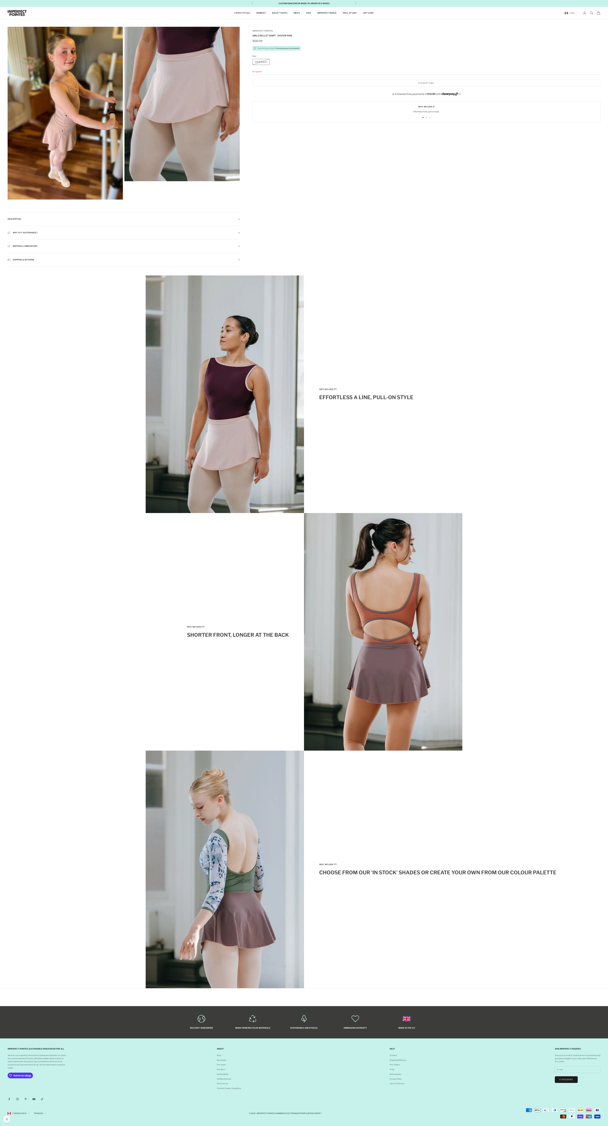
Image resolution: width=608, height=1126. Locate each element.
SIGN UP (331, 577)
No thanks (331, 590)
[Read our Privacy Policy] (354, 568)
